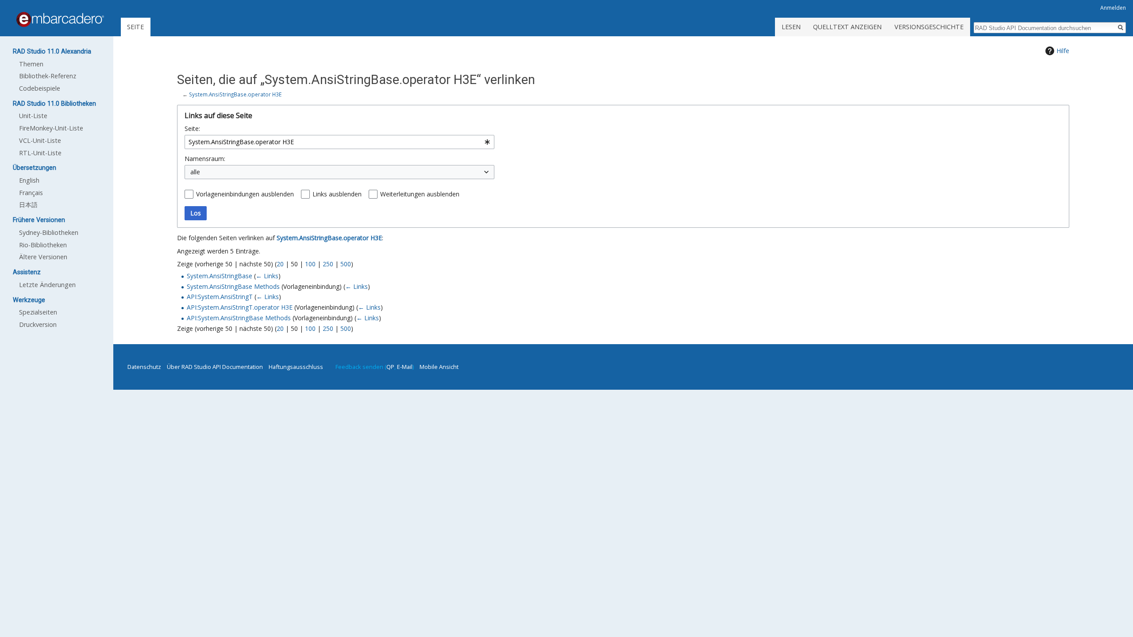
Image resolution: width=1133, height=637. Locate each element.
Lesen (791, 27)
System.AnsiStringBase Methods (233, 286)
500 (345, 264)
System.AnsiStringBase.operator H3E (235, 94)
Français (31, 192)
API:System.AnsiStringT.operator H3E (240, 307)
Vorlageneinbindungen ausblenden (245, 194)
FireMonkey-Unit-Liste (51, 128)
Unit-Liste (33, 115)
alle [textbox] (195, 172)
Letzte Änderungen (47, 284)
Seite (135, 27)
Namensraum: (205, 158)
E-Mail (404, 367)
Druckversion (38, 324)
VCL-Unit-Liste (40, 140)
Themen (31, 64)
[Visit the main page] (60, 19)
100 (310, 264)
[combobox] (339, 142)
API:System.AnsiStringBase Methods (239, 318)
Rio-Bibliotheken (43, 245)
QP (390, 367)
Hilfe (1062, 50)
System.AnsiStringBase (219, 276)
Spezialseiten (38, 312)
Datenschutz (144, 367)
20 (280, 264)
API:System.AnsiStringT (220, 296)
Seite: (192, 128)
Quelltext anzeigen (847, 27)
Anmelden (1113, 8)
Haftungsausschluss (296, 367)
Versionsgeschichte (928, 27)
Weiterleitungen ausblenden (419, 194)
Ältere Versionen (43, 257)
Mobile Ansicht (439, 367)
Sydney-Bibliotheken (48, 232)
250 (328, 264)
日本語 (28, 204)
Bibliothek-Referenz (47, 76)
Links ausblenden (337, 194)
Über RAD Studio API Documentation (215, 367)
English (29, 180)
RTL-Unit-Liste (40, 153)
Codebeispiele (39, 88)
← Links (267, 276)
